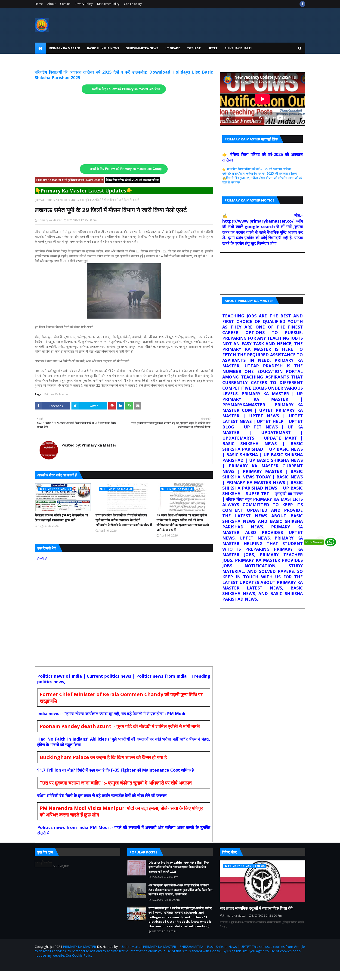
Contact (65, 4)
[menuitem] (40, 48)
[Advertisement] (124, 129)
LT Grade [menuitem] (172, 48)
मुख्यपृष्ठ (39, 200)
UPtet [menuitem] (213, 48)
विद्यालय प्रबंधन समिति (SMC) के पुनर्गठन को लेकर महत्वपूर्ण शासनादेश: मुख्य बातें (61, 517)
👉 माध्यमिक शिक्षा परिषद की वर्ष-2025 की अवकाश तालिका (256, 169)
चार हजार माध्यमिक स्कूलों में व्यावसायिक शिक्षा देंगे (256, 908)
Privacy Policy (84, 4)
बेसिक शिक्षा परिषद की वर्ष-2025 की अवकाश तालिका (132, 180)
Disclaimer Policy (108, 4)
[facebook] (302, 4)
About (51, 4)
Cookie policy (133, 4)
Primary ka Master (50, 220)
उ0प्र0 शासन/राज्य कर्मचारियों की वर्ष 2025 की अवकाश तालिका (259, 173)
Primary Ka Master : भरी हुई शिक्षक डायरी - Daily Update (69, 180)
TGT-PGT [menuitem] (194, 48)
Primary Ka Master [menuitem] (64, 48)
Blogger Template (89, 965)
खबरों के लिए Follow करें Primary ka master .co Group (126, 169)
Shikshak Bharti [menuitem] (238, 48)
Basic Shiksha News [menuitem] (103, 48)
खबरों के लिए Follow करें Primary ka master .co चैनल (126, 89)
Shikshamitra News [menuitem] (142, 48)
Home (39, 4)
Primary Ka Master (57, 200)
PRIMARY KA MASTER (79, 946)
